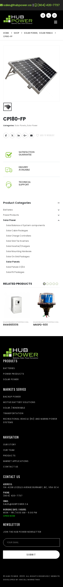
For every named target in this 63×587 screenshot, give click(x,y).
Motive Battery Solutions (19, 402)
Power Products (11, 214)
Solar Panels (20, 125)
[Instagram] (54, 15)
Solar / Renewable (14, 407)
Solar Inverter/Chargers (18, 246)
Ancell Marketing (29, 579)
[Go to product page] (16, 305)
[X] (48, 15)
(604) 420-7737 (48, 5)
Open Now (9, 515)
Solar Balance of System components (25, 225)
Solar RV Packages (15, 272)
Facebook (6, 135)
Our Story (9, 444)
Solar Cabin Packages (17, 230)
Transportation (13, 413)
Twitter (12, 135)
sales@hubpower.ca (17, 5)
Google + (25, 135)
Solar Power (32, 125)
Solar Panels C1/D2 (15, 266)
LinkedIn (19, 135)
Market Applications (15, 461)
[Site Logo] (18, 19)
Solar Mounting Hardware (18, 251)
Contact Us (10, 466)
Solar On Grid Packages (17, 256)
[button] (55, 22)
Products (9, 455)
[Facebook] (42, 15)
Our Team (9, 450)
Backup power (12, 396)
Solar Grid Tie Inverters (17, 240)
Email (31, 135)
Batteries (8, 209)
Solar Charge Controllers (18, 235)
